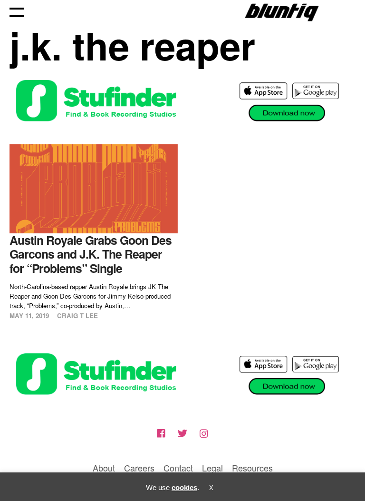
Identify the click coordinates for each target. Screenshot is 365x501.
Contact (178, 467)
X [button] (211, 487)
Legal (212, 467)
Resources (252, 467)
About (104, 467)
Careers (139, 467)
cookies (184, 487)
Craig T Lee (77, 315)
